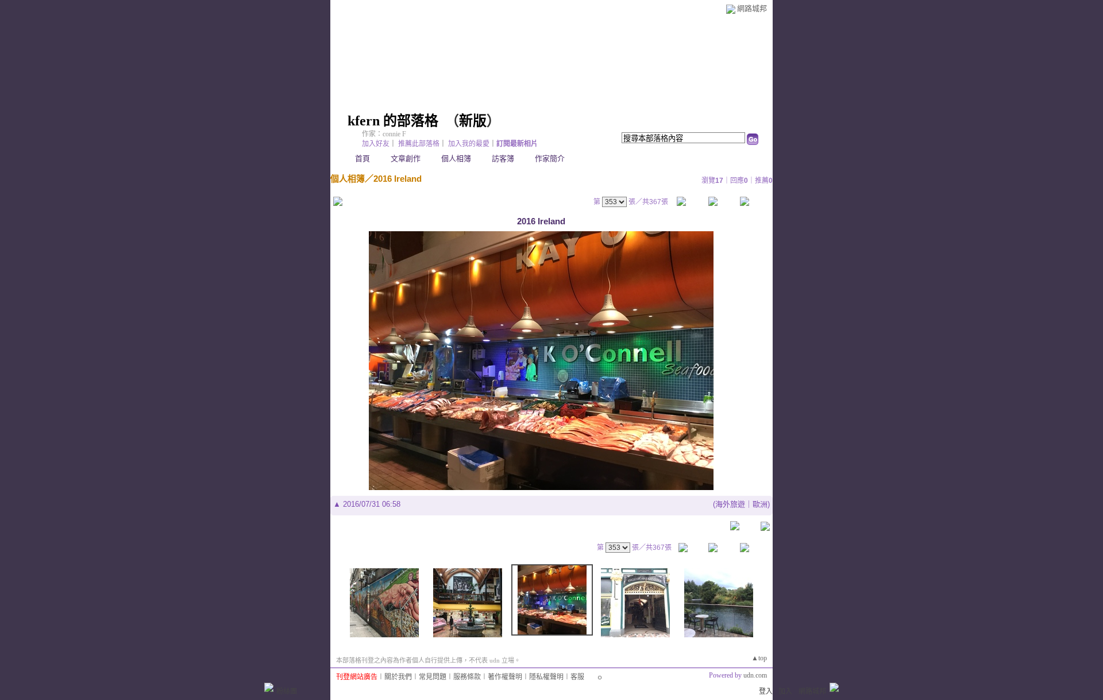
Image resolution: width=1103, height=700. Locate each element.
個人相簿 (456, 158)
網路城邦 (752, 8)
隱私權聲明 (546, 677)
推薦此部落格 (418, 144)
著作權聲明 (505, 677)
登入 (766, 691)
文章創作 (406, 158)
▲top (759, 658)
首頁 (362, 158)
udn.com (755, 675)
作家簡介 (550, 158)
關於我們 (398, 677)
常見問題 (432, 677)
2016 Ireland (397, 178)
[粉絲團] (268, 687)
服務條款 (467, 677)
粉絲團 (286, 691)
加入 (785, 691)
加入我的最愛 (468, 144)
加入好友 (375, 144)
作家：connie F (384, 134)
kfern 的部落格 (393, 120)
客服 (577, 677)
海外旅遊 (730, 504)
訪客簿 (503, 158)
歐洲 (760, 504)
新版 (473, 120)
